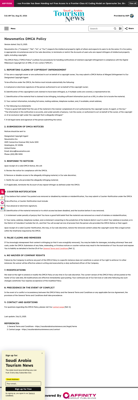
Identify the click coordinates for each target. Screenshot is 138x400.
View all (132, 3)
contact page (58, 307)
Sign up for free (23, 389)
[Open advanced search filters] (120, 28)
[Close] (42, 353)
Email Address (13, 379)
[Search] (115, 28)
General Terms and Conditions (55, 248)
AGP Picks (7, 3)
